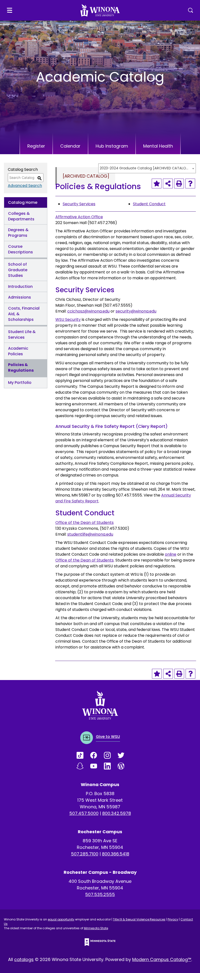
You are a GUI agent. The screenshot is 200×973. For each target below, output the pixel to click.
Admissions (19, 297)
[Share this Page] (168, 183)
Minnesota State (96, 928)
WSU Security (68, 319)
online (170, 554)
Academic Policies (18, 351)
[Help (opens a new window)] (190, 183)
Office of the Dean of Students (84, 522)
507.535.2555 (100, 894)
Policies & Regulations (21, 367)
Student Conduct (149, 204)
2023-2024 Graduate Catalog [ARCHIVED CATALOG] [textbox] (145, 168)
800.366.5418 (115, 854)
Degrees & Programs (18, 232)
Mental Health (158, 146)
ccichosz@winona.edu (88, 311)
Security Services (79, 204)
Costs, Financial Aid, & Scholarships (24, 313)
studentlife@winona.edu (90, 534)
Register (36, 146)
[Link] (83, 755)
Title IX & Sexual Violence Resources (139, 919)
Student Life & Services (22, 334)
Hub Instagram (112, 146)
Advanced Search (25, 185)
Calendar (70, 146)
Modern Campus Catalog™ (161, 959)
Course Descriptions (20, 249)
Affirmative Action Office (79, 217)
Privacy (173, 919)
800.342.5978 (116, 813)
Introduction (20, 286)
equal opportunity (61, 919)
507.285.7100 (84, 854)
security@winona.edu (136, 311)
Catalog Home (22, 202)
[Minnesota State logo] (100, 942)
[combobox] (147, 168)
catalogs (24, 959)
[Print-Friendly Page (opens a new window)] (179, 183)
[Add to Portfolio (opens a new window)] (156, 183)
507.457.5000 (84, 813)
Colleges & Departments (21, 216)
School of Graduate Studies (17, 269)
